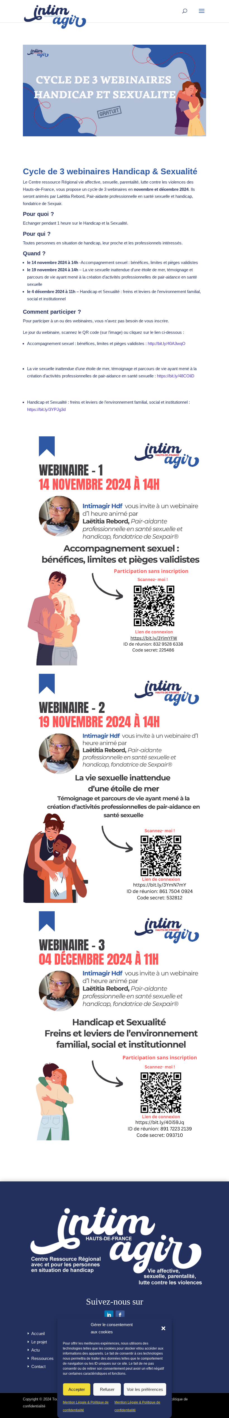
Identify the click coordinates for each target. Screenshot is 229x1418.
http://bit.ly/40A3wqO (166, 343)
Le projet (39, 1342)
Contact (38, 1366)
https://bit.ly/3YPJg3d (46, 409)
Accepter (76, 1389)
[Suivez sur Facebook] (120, 1314)
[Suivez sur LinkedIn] (108, 1314)
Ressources (42, 1358)
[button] (163, 1328)
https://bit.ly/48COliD (175, 375)
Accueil (38, 1333)
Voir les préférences (145, 1389)
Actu (35, 1350)
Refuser (107, 1389)
